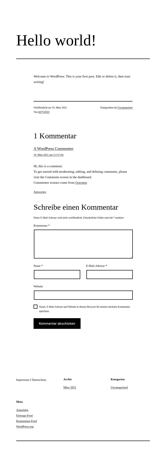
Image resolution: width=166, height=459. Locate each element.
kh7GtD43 (43, 112)
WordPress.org (25, 426)
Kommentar (42, 225)
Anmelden (22, 410)
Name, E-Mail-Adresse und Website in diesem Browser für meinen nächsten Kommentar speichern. (84, 309)
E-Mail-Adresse (96, 265)
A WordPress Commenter (53, 148)
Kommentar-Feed (26, 421)
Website (38, 286)
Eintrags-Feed (24, 415)
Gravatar (81, 182)
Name (38, 265)
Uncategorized (125, 107)
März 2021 (69, 387)
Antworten (40, 192)
